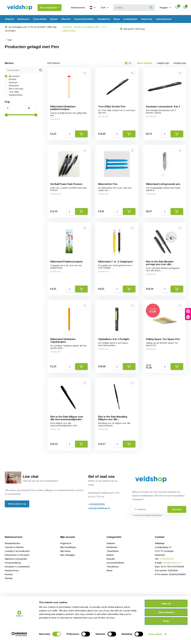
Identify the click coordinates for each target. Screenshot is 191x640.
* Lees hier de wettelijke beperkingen (147, 515)
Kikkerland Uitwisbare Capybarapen (63, 340)
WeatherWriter (15, 95)
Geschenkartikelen (84, 19)
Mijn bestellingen (68, 547)
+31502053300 (96, 504)
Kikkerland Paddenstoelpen (66, 261)
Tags (9, 40)
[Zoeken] (151, 7)
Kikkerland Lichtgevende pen (163, 184)
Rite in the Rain (15, 89)
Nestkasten (23, 19)
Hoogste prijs (180, 63)
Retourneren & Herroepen (17, 555)
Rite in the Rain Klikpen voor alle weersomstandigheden (66, 418)
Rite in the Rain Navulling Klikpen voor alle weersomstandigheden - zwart (116, 419)
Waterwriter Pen (107, 184)
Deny (166, 621)
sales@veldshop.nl (99, 508)
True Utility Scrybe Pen (111, 106)
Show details (155, 634)
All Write (12, 79)
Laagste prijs (163, 63)
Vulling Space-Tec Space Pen (163, 339)
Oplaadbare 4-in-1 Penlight (113, 339)
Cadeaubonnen (164, 19)
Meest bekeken (144, 63)
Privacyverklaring (13, 563)
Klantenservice (78, 7)
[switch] (85, 634)
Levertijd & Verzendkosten (17, 551)
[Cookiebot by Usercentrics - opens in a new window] (19, 634)
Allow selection (166, 612)
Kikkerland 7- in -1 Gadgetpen (115, 261)
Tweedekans (103, 19)
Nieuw (117, 19)
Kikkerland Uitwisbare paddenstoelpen (63, 107)
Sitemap (8, 578)
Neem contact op (17, 504)
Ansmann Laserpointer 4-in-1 (163, 106)
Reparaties (146, 19)
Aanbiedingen (130, 19)
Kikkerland (13, 85)
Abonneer (177, 509)
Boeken (54, 19)
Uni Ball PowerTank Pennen (66, 184)
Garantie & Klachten (14, 547)
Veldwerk (9, 19)
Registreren (65, 543)
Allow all (166, 603)
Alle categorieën (48, 7)
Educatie (66, 19)
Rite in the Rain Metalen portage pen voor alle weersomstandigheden (160, 264)
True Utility (13, 92)
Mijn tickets (65, 551)
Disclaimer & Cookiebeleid (17, 566)
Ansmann (13, 82)
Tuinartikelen (40, 19)
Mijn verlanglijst (67, 555)
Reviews (9, 574)
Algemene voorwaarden (16, 559)
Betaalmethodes (12, 543)
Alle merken (14, 76)
